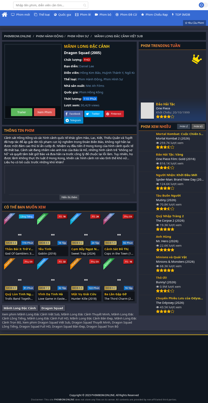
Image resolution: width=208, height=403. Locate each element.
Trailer (21, 112)
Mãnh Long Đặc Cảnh (20, 308)
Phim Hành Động (90, 79)
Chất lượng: (73, 60)
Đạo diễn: (71, 66)
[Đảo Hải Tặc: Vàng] (147, 168)
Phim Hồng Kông (91, 92)
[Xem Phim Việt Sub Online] (3, 7)
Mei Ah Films (95, 86)
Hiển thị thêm (69, 197)
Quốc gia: (71, 92)
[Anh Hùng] (147, 250)
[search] (85, 5)
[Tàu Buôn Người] (147, 209)
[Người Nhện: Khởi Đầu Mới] (147, 189)
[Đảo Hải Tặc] (147, 117)
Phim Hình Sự (113, 79)
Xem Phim (44, 112)
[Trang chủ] (4, 14)
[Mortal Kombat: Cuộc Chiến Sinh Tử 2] (147, 148)
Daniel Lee (86, 66)
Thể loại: (70, 79)
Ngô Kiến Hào (134, 73)
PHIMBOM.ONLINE (64, 399)
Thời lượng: (73, 99)
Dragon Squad (52, 308)
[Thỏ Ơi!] (147, 292)
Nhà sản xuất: (74, 86)
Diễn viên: (71, 73)
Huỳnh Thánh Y (112, 73)
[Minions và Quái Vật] (147, 271)
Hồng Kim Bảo (90, 73)
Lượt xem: (72, 105)
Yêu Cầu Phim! (195, 23)
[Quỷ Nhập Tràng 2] (147, 230)
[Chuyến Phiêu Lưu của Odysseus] (147, 312)
